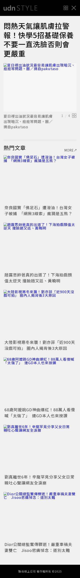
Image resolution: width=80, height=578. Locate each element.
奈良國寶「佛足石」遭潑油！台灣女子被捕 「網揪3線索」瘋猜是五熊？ (38, 210)
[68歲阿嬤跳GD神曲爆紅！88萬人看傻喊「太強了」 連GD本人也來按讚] (40, 381)
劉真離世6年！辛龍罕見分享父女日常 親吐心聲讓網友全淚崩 (41, 480)
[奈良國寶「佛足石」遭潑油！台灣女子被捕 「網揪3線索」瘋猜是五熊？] (40, 179)
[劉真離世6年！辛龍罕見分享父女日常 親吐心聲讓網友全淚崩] (40, 449)
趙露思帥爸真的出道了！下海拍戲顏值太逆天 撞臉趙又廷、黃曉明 (38, 277)
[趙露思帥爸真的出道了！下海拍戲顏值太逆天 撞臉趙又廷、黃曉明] (40, 247)
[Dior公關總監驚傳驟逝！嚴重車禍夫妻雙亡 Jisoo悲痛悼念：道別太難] (40, 516)
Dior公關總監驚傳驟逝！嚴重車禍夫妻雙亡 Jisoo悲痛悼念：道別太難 (38, 547)
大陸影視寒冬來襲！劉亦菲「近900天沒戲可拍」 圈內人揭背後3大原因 (39, 345)
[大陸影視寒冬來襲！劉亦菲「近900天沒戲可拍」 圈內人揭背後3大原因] (40, 314)
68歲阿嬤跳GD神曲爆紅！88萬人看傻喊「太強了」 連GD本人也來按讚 (39, 412)
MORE (69, 150)
